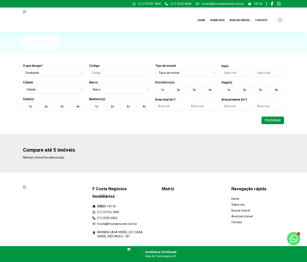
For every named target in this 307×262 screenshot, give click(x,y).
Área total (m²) (165, 99)
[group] (186, 89)
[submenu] (280, 20)
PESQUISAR (273, 120)
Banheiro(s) (97, 99)
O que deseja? (33, 65)
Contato (261, 20)
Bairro (93, 82)
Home (201, 20)
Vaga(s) (226, 82)
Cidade (28, 82)
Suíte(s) (28, 99)
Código (94, 65)
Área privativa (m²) (234, 99)
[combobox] (54, 73)
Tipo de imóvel (165, 65)
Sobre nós (217, 20)
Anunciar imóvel (242, 216)
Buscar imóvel (240, 20)
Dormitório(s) (165, 82)
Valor (225, 66)
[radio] (162, 89)
